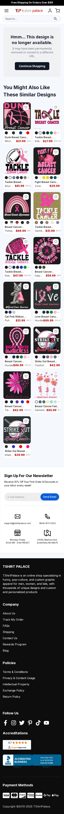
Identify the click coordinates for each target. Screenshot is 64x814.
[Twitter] (22, 723)
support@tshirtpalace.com (17, 523)
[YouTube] (46, 723)
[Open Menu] (6, 11)
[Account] (50, 11)
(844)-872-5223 (47, 523)
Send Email (49, 496)
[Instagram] (13, 723)
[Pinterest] (30, 723)
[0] (57, 11)
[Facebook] (5, 723)
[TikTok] (38, 723)
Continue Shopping (32, 66)
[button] (26, 107)
